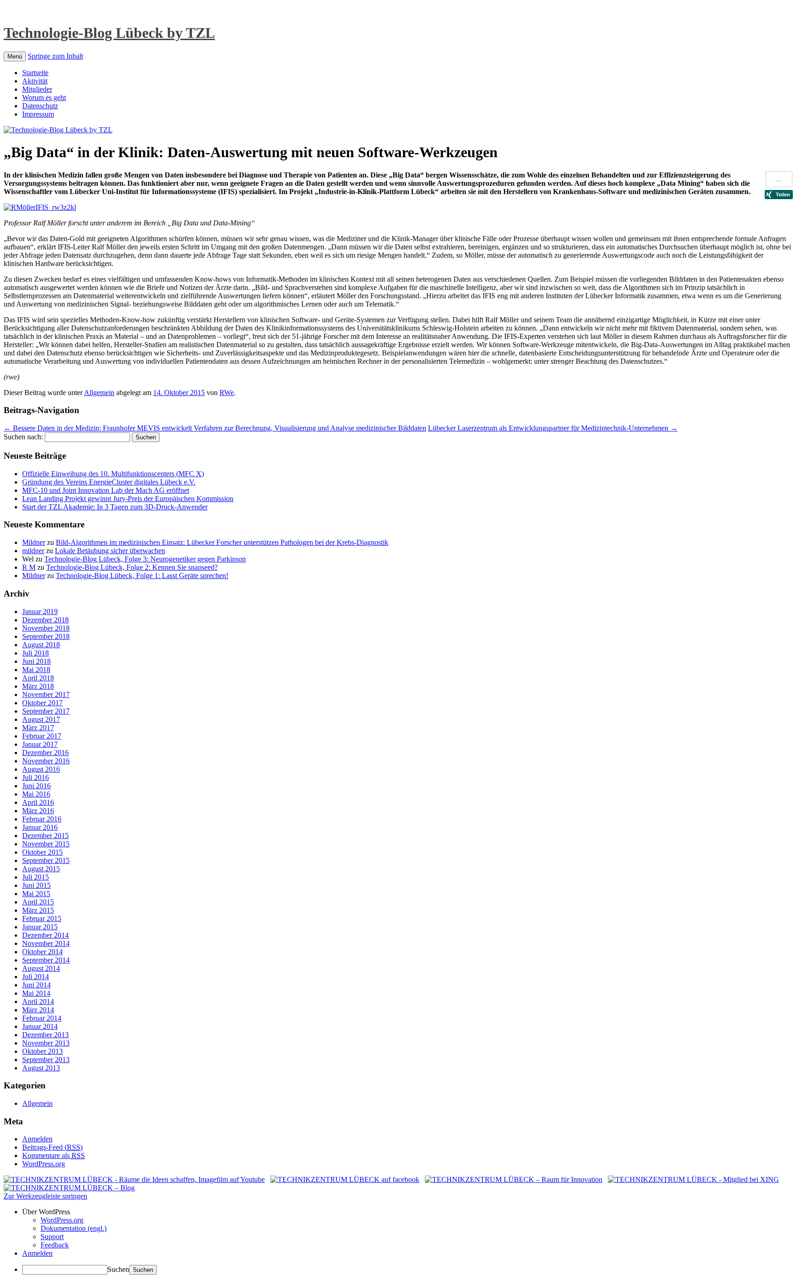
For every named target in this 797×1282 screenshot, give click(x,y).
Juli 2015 (35, 877)
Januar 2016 (40, 827)
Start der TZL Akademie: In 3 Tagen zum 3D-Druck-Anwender (115, 507)
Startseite (35, 73)
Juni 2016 (36, 786)
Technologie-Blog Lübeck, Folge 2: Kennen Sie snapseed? (132, 567)
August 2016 (41, 769)
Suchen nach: (23, 437)
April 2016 (38, 802)
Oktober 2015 (42, 852)
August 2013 (41, 1068)
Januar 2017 (40, 744)
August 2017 (41, 719)
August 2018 (41, 645)
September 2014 (46, 960)
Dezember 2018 (45, 620)
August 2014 (41, 968)
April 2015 (38, 902)
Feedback (55, 1245)
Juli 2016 (35, 777)
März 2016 (38, 811)
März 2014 (38, 1010)
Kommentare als (53, 1155)
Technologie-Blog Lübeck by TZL (109, 32)
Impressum (38, 114)
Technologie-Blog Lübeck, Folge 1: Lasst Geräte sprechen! (142, 575)
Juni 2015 (36, 885)
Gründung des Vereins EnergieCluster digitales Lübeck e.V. (109, 482)
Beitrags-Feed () (52, 1147)
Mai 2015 (36, 894)
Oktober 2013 (42, 1051)
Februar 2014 (41, 1018)
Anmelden (37, 1139)
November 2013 (46, 1043)
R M (29, 567)
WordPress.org (43, 1164)
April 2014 (38, 1001)
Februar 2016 (41, 819)
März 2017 (38, 728)
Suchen (118, 1269)
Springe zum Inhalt (55, 56)
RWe (227, 392)
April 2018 (38, 678)
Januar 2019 (40, 611)
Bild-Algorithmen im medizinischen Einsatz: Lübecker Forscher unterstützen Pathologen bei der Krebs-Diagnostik (222, 542)
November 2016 (46, 761)
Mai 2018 (36, 669)
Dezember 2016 (45, 752)
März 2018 (38, 686)
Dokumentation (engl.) (74, 1228)
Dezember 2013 (45, 1035)
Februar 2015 (41, 918)
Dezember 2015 (45, 835)
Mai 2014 (36, 993)
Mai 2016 (36, 794)
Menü (14, 56)
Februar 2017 (41, 736)
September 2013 (46, 1059)
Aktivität (35, 81)
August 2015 (41, 869)
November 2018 (46, 628)
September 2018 (46, 636)
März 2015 (38, 910)
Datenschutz (40, 106)
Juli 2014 (35, 977)
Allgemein (99, 392)
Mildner (33, 542)
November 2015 (46, 844)
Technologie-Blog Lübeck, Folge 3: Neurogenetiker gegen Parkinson (145, 559)
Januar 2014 (40, 1026)
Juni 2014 (36, 985)
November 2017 (46, 694)
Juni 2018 (36, 661)
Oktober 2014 (42, 952)
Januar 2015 (40, 927)
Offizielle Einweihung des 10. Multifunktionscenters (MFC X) (113, 474)
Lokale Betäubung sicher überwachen (110, 551)
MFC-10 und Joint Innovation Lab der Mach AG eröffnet (105, 490)
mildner (33, 551)
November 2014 (46, 943)
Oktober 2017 (42, 703)
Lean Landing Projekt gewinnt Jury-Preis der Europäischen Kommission (127, 498)
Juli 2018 (35, 653)
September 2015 (46, 860)
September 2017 (46, 711)
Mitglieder (37, 89)
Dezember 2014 (45, 935)
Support (52, 1237)
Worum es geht (44, 97)
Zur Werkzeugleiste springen (45, 1196)
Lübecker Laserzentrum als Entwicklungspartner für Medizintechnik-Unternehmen (553, 428)
